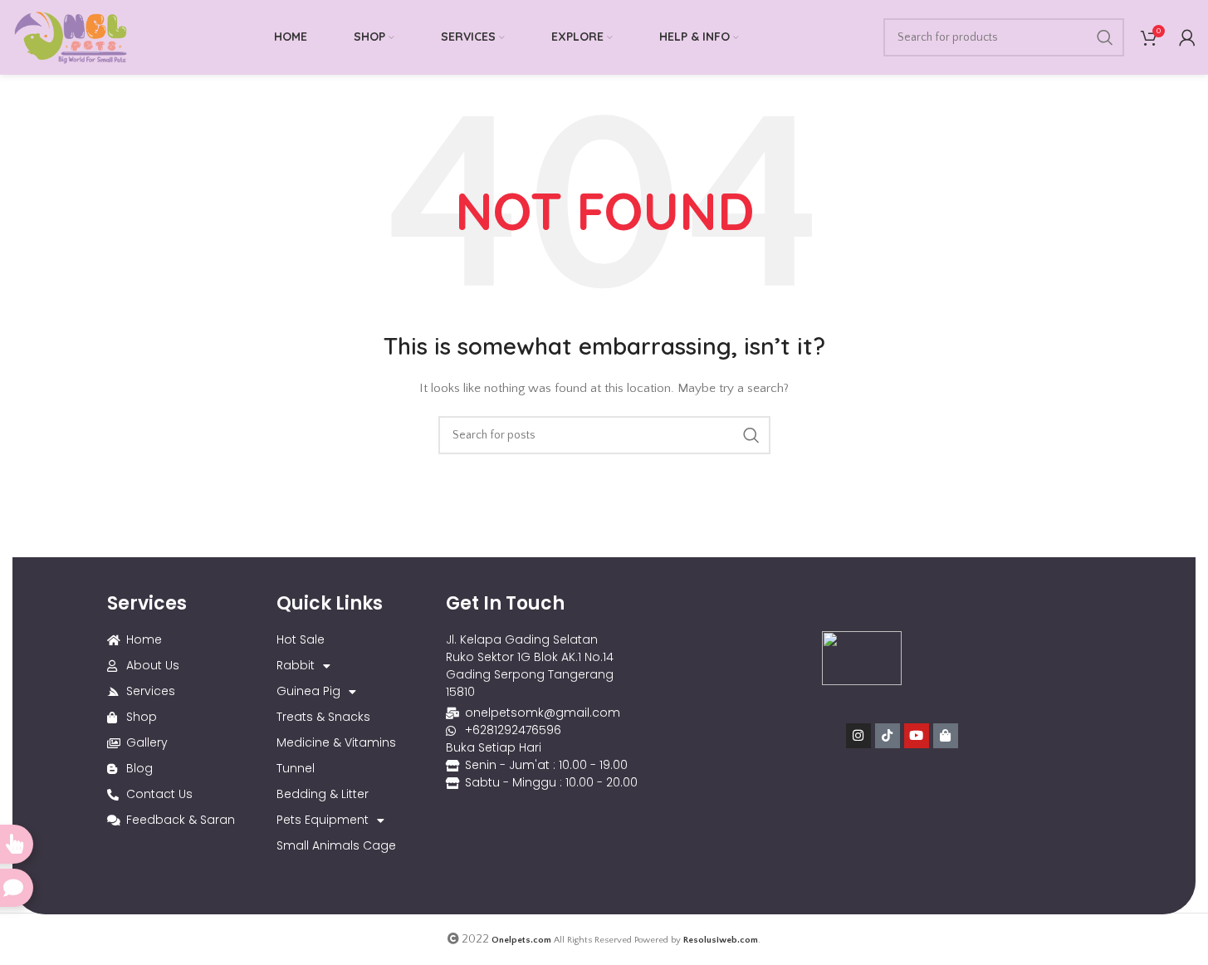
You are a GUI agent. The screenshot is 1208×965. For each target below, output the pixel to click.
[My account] (1187, 37)
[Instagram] (858, 735)
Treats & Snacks (323, 716)
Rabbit (295, 665)
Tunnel (295, 768)
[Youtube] (916, 735)
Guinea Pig (308, 691)
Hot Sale (300, 639)
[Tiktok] (887, 735)
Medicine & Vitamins (336, 742)
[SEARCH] (1105, 37)
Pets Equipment (322, 819)
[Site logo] (70, 36)
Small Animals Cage (336, 845)
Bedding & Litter (322, 794)
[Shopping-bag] (945, 735)
